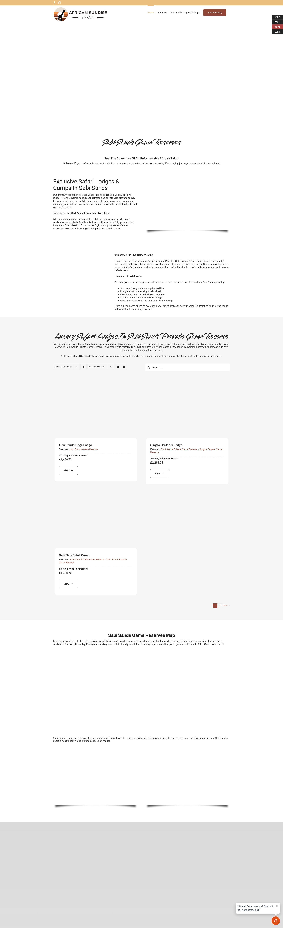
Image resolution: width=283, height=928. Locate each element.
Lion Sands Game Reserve (84, 449)
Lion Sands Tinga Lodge (75, 445)
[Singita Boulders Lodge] (187, 381)
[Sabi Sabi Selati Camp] (96, 491)
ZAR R (276, 21)
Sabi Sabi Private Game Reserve (87, 559)
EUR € (276, 31)
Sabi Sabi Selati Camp (74, 555)
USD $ (276, 16)
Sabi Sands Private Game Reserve (179, 449)
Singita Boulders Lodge (166, 445)
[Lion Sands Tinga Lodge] (96, 381)
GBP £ (276, 26)
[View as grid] (118, 367)
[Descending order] (83, 367)
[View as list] (124, 367)
